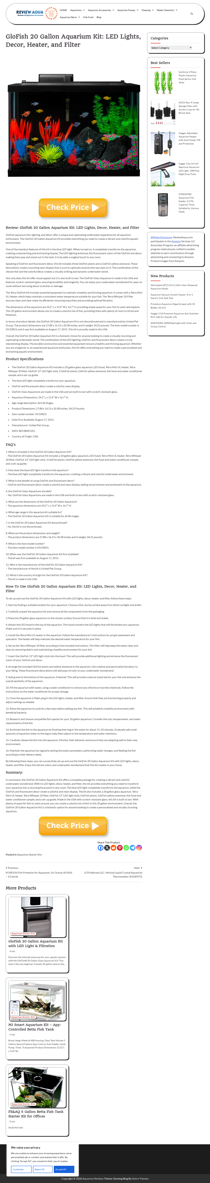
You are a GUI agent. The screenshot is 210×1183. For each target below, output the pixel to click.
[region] (43, 1159)
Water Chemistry (165, 10)
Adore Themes (140, 1178)
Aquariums (76, 10)
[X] (107, 848)
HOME (63, 10)
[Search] (191, 13)
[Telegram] (133, 848)
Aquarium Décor (68, 17)
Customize (18, 1169)
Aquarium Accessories (99, 10)
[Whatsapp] (126, 848)
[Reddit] (113, 848)
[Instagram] (139, 848)
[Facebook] (101, 848)
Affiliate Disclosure (161, 237)
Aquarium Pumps (126, 10)
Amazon (176, 241)
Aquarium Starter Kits (29, 854)
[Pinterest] (120, 848)
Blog (99, 17)
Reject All (39, 1169)
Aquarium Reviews (93, 1178)
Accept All (60, 1169)
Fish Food (88, 17)
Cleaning (146, 10)
